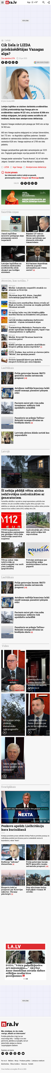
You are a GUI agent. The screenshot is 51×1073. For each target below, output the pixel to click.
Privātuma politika (25, 1061)
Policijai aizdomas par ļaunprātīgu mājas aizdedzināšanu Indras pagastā (36, 563)
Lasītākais (7, 367)
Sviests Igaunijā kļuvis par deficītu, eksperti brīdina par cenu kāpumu (26, 360)
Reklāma (10, 1061)
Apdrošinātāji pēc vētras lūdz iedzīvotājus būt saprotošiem (37, 532)
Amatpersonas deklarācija (34, 167)
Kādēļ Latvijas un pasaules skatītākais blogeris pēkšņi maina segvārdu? (27, 345)
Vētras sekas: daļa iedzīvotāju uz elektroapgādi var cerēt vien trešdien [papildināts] (12, 564)
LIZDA (5, 167)
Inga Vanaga (16, 167)
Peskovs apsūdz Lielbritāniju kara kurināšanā (22, 828)
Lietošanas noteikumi (38, 1061)
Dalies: (16, 183)
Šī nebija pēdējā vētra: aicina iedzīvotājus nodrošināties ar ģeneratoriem (22, 494)
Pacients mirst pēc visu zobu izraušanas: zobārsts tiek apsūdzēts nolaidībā (29, 405)
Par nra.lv (4, 1061)
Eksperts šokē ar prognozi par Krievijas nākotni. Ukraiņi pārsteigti (12, 890)
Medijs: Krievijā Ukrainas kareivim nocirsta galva (25, 338)
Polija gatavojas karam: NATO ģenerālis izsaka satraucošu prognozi (30, 375)
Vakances (24, 1064)
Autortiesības (5, 1064)
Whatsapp (35, 178)
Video (5, 645)
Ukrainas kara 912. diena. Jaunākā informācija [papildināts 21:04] (25, 296)
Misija (16, 1061)
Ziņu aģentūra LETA (8, 58)
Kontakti (30, 1064)
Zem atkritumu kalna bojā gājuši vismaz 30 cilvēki (36, 889)
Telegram (24, 178)
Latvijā (7, 40)
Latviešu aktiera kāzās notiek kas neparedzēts (32, 433)
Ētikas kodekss (15, 1064)
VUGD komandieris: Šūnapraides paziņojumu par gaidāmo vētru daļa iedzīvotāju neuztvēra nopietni (12, 534)
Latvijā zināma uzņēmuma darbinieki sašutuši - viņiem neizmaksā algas (26, 321)
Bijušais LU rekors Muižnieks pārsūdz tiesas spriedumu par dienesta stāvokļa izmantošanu (36, 237)
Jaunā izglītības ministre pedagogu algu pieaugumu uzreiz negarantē (12, 236)
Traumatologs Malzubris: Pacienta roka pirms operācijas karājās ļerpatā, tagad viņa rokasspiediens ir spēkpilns (29, 329)
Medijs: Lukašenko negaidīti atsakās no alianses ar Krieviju (28, 289)
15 (25, 378)
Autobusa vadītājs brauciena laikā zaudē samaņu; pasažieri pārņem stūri (32, 390)
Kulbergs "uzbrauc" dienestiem (10, 863)
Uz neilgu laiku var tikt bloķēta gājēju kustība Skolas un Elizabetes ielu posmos (28, 313)
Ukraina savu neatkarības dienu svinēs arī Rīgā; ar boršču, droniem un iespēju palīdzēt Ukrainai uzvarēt (29, 305)
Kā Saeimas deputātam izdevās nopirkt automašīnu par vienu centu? (36, 266)
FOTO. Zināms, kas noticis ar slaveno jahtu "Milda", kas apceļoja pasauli (29, 353)
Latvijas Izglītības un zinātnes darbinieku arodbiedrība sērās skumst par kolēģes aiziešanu (11, 267)
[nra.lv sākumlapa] (11, 2)
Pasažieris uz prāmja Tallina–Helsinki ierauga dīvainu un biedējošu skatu (30, 420)
